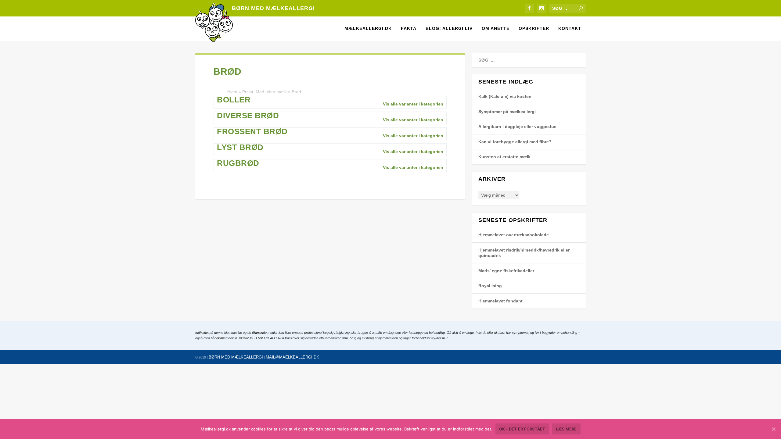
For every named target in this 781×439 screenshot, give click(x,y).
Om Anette (495, 28)
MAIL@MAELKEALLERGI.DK (292, 357)
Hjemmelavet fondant (500, 300)
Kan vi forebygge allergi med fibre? (515, 141)
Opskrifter (534, 28)
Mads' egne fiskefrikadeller (506, 270)
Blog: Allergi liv (449, 28)
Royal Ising (490, 285)
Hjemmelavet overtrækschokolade (513, 234)
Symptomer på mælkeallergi (507, 111)
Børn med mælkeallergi (273, 8)
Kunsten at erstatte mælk (504, 156)
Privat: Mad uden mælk (264, 91)
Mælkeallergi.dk (368, 28)
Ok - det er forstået (522, 429)
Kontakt (569, 28)
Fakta (408, 28)
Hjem (232, 91)
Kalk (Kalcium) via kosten (504, 96)
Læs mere (566, 429)
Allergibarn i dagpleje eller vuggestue (517, 126)
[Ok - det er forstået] (773, 429)
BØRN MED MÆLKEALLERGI (236, 357)
